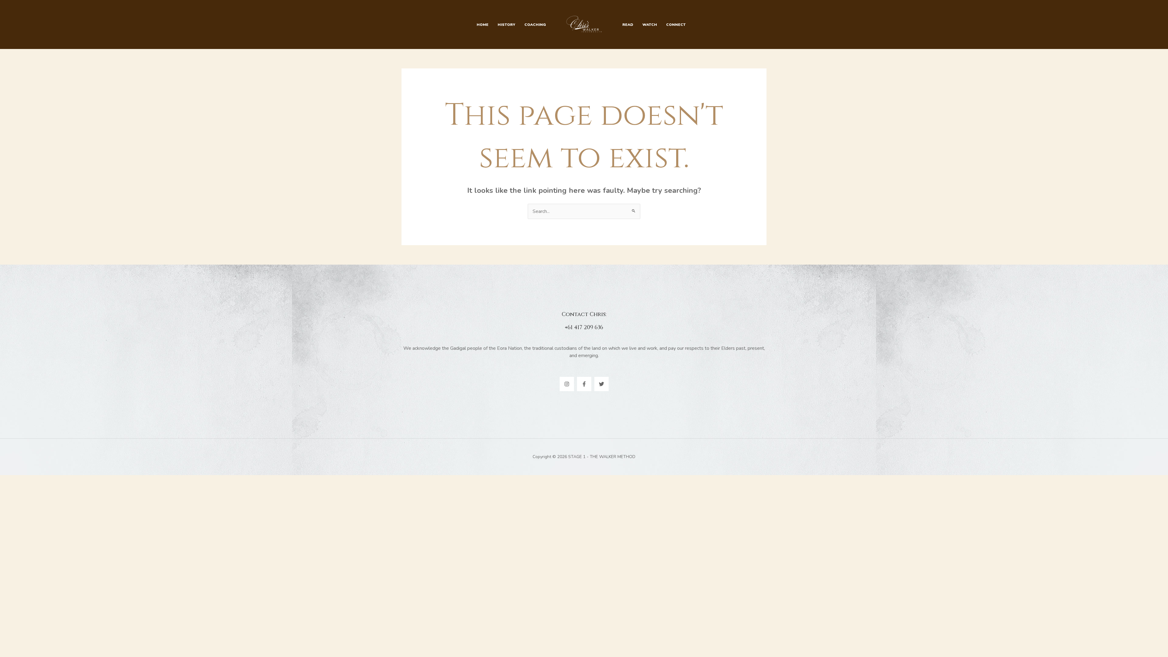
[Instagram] (567, 384)
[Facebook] (584, 384)
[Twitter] (601, 384)
